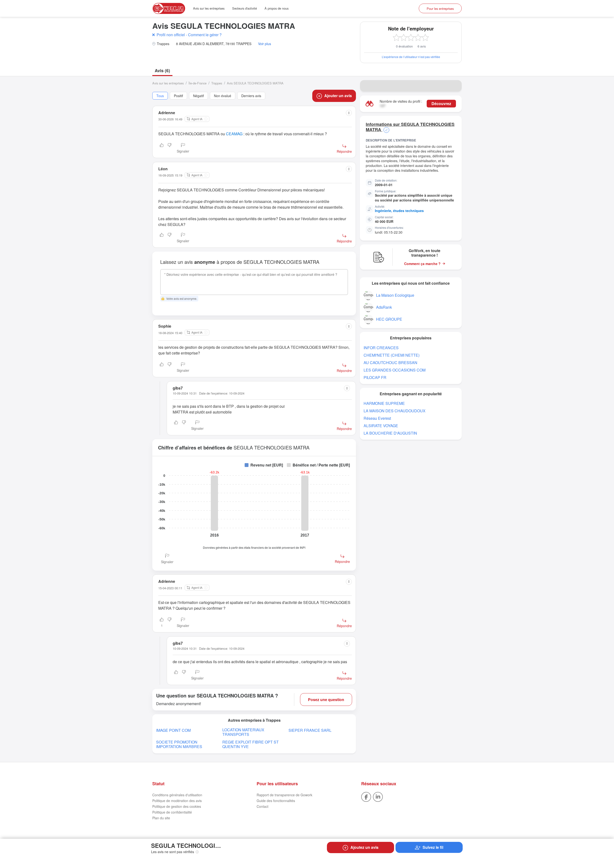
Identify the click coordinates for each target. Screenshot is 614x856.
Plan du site (161, 817)
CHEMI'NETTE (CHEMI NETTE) (391, 355)
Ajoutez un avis (364, 847)
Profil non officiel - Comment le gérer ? (189, 34)
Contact (262, 806)
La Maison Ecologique (395, 295)
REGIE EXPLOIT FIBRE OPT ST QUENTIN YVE (250, 744)
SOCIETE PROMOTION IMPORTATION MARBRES (179, 744)
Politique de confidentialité (172, 812)
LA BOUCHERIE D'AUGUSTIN (390, 433)
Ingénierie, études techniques (399, 210)
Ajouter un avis (338, 95)
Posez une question (326, 699)
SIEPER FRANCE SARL (310, 730)
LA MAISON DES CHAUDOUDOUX (394, 410)
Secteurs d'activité (244, 8)
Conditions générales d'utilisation (177, 794)
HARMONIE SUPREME (384, 403)
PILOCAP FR (375, 377)
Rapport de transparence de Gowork (284, 794)
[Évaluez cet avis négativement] (169, 148)
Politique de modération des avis (177, 800)
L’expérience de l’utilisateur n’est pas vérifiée (411, 57)
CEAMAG (234, 133)
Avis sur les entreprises (208, 8)
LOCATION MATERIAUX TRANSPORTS (243, 732)
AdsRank (384, 307)
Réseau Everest (377, 418)
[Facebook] (366, 796)
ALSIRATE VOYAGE (381, 425)
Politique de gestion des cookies (176, 806)
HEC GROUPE (389, 319)
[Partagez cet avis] (349, 113)
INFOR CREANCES (381, 347)
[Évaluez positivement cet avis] (161, 148)
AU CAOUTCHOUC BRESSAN (390, 362)
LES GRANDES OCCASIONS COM (394, 370)
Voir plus (264, 43)
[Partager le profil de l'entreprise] (455, 86)
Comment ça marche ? (422, 263)
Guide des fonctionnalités (276, 800)
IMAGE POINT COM (173, 730)
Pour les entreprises (440, 8)
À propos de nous (277, 8)
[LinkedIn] (378, 796)
